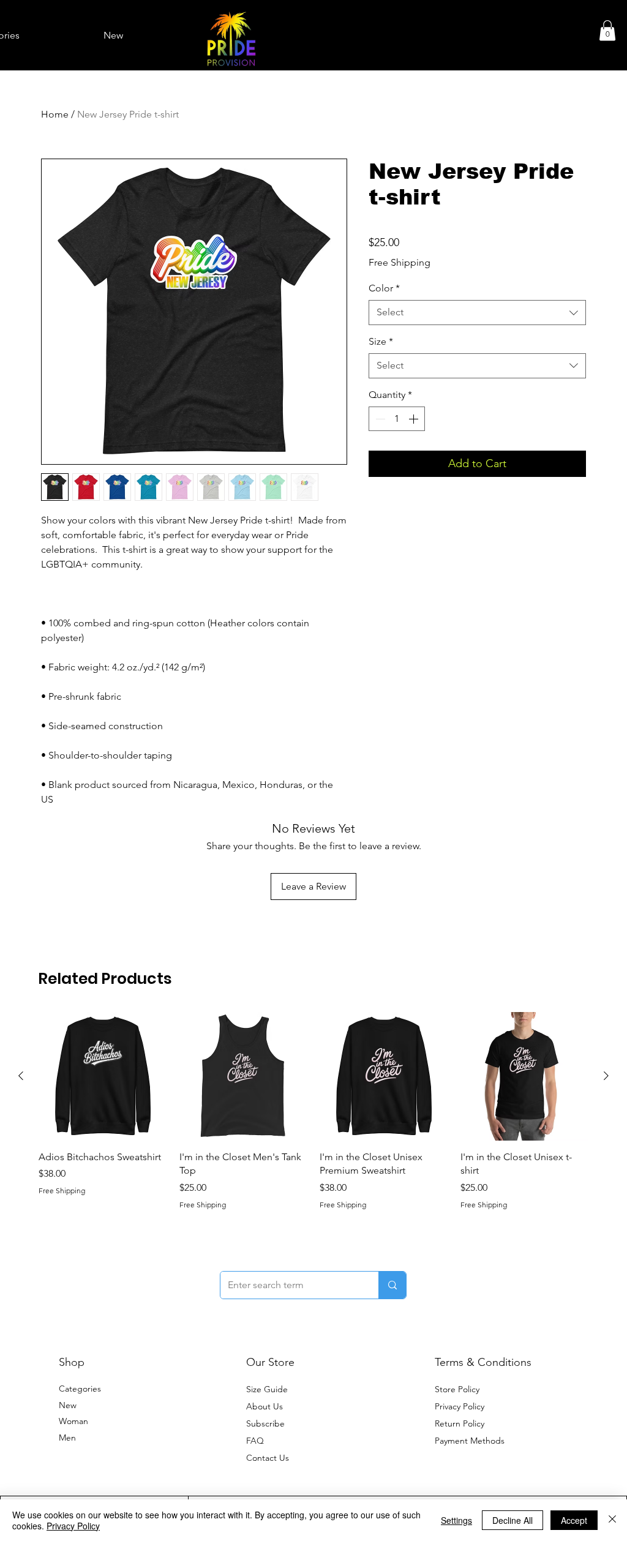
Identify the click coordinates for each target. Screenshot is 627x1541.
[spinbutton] (397, 418)
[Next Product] (606, 1075)
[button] (607, 30)
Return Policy (459, 1423)
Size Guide (267, 1389)
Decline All (512, 1520)
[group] (313, 1110)
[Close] (612, 1520)
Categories (80, 1388)
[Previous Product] (20, 1075)
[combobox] (477, 312)
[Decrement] (379, 418)
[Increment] (414, 418)
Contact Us (267, 1457)
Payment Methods (471, 1440)
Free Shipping (399, 262)
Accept (574, 1520)
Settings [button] (456, 1520)
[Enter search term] (392, 1285)
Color (384, 288)
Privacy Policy (459, 1406)
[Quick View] (103, 1076)
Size (381, 341)
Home (55, 114)
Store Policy (457, 1389)
